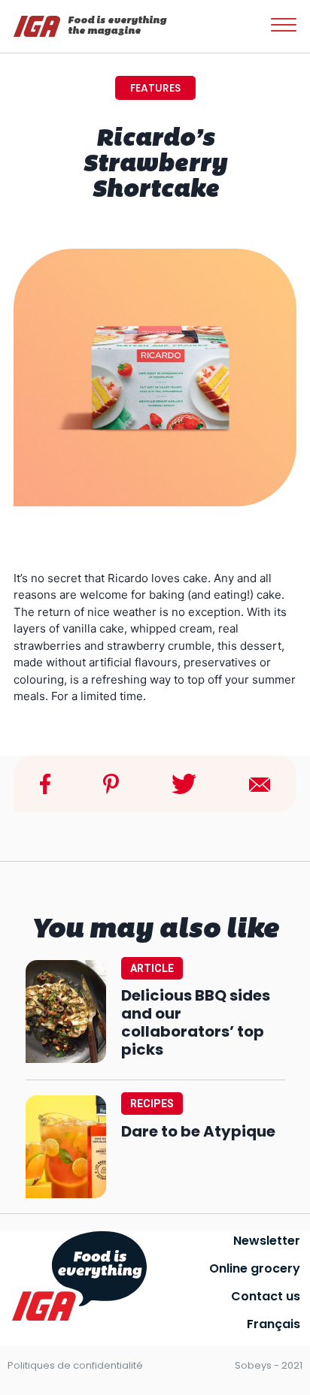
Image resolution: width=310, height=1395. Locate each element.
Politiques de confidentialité (75, 1365)
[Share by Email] (259, 783)
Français (273, 1324)
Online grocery (254, 1268)
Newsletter (266, 1240)
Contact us (265, 1296)
